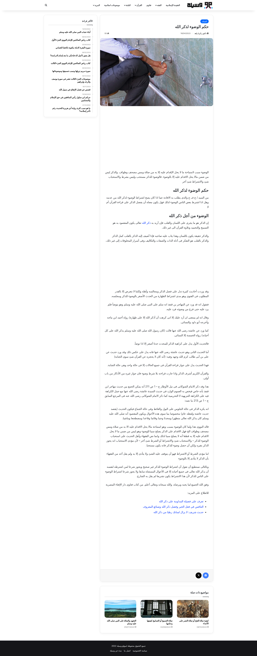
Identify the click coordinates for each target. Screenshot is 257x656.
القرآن (139, 5)
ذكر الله (146, 222)
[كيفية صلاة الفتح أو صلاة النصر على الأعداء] (193, 609)
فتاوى (148, 5)
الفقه (159, 5)
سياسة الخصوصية (140, 650)
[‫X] (199, 575)
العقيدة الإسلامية (173, 5)
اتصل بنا (127, 650)
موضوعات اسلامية (112, 5)
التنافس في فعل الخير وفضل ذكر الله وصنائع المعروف (173, 506)
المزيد (97, 5)
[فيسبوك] (206, 575)
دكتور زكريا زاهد (200, 33)
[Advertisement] (156, 137)
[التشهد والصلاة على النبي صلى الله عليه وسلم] (120, 609)
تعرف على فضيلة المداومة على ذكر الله (181, 501)
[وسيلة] (199, 5)
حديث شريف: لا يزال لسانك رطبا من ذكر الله (178, 512)
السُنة (128, 5)
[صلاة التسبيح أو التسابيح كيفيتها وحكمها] (156, 609)
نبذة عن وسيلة (116, 650)
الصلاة (204, 21)
